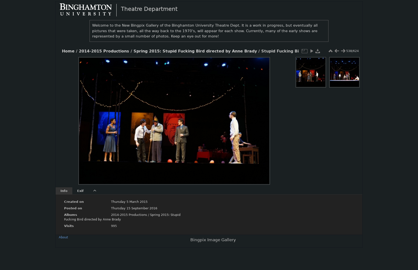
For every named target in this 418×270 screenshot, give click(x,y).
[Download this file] (318, 51)
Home (68, 51)
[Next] (262, 117)
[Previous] (86, 117)
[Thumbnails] (330, 51)
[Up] (172, 64)
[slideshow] (311, 51)
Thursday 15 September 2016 (134, 208)
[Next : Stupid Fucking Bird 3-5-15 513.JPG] (343, 51)
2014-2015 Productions (104, 51)
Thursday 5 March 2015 (129, 202)
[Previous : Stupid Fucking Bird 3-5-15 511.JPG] (337, 51)
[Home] (90, 9)
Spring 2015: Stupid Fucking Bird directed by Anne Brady (195, 51)
